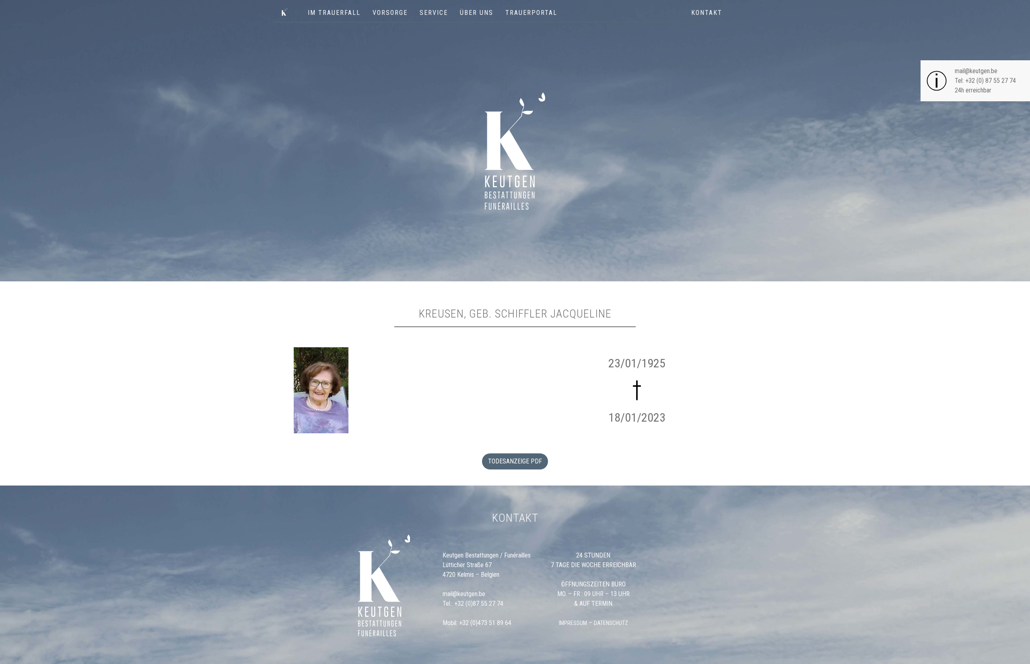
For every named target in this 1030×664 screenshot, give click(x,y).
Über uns (476, 12)
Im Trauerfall (334, 12)
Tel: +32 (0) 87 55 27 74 (985, 80)
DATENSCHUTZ (611, 623)
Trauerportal (531, 12)
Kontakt (706, 12)
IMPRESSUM (573, 623)
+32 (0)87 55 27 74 (478, 603)
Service (434, 12)
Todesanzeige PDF (515, 461)
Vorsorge (390, 12)
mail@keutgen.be (976, 71)
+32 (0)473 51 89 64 (485, 623)
